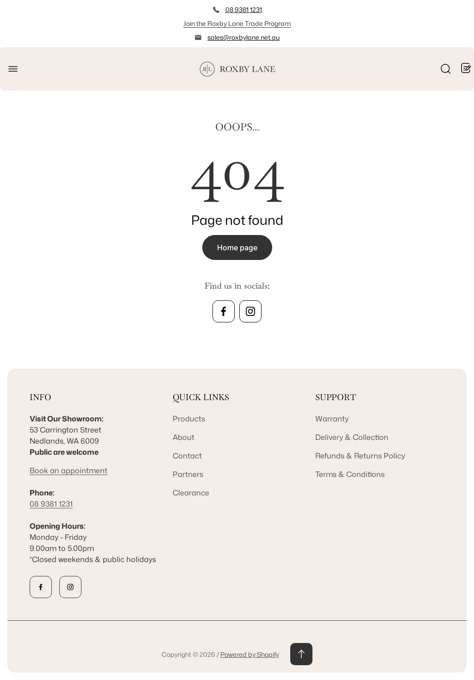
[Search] (446, 69)
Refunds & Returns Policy (360, 456)
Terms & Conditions (350, 474)
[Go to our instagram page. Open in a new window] (250, 311)
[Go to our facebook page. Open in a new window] (223, 311)
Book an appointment (68, 470)
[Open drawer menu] (13, 69)
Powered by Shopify (249, 654)
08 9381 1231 (243, 9)
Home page (237, 247)
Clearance (191, 493)
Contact (187, 456)
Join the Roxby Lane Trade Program (237, 23)
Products (189, 419)
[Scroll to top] (301, 654)
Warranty (332, 419)
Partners (188, 474)
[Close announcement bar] (461, 23)
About (183, 437)
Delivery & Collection (351, 437)
